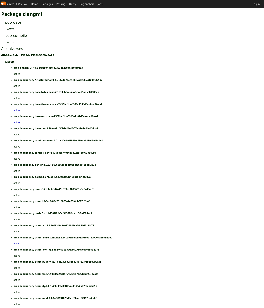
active (16, 110)
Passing (60, 4)
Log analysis (87, 4)
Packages (47, 4)
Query (72, 4)
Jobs (100, 4)
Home (34, 4)
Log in (256, 4)
